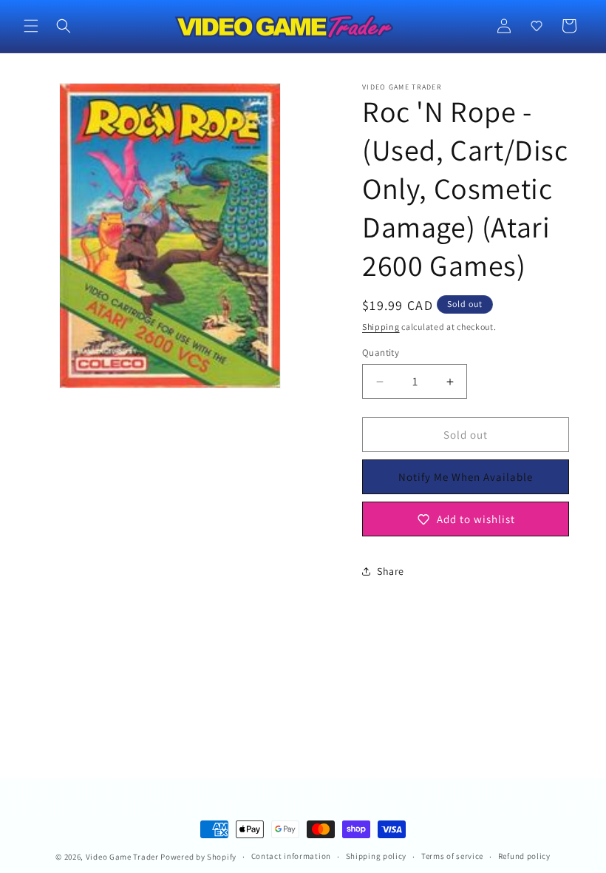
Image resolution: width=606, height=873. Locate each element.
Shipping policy (376, 856)
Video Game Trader (122, 857)
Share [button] (390, 571)
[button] (31, 26)
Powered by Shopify (198, 857)
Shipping (381, 326)
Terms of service (452, 856)
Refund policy (524, 856)
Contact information (291, 856)
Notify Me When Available (465, 477)
